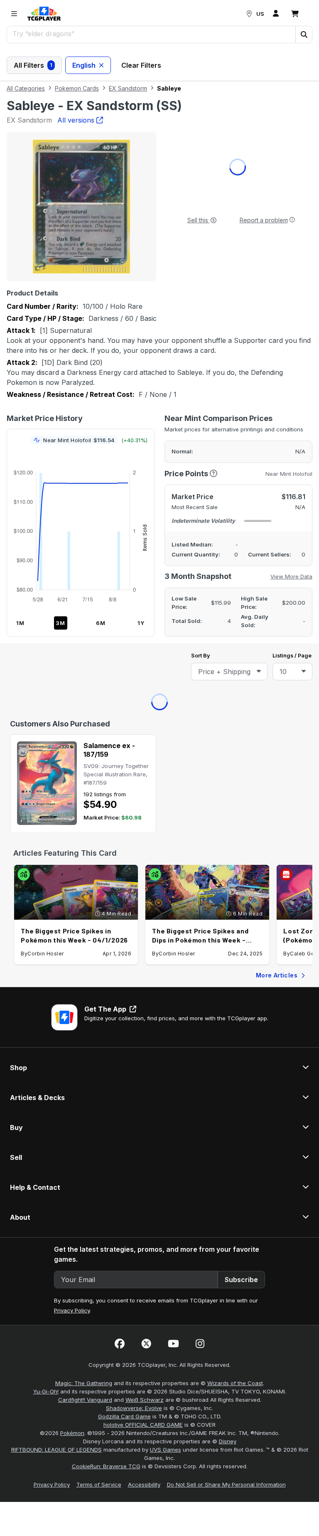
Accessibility (144, 649)
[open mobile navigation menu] (14, 13)
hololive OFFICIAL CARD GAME (143, 589)
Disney (227, 606)
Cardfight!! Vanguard (85, 564)
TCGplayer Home (181, 130)
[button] (303, 34)
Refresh (123, 130)
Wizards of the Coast (235, 548)
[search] (151, 33)
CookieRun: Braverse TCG (106, 631)
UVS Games (165, 614)
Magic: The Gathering (83, 548)
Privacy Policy (72, 475)
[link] (44, 14)
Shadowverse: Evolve (134, 573)
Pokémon (72, 598)
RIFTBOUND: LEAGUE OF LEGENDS (56, 614)
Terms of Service (98, 649)
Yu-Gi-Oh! (46, 556)
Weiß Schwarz (144, 564)
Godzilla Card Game (124, 581)
